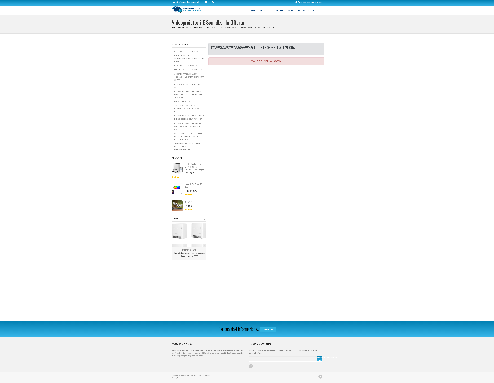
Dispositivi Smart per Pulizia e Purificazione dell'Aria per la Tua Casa (188, 94)
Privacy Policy (176, 378)
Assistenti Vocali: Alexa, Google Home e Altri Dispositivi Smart (189, 77)
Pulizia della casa (182, 102)
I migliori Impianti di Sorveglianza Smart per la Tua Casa (189, 59)
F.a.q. (290, 10)
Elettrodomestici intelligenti (188, 70)
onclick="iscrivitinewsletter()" (319, 358)
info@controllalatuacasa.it (188, 2)
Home (253, 10)
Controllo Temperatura (186, 51)
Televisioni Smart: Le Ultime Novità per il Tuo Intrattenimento (187, 147)
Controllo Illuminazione (186, 66)
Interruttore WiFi (189, 249)
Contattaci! (267, 329)
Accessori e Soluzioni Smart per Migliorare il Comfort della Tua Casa (188, 136)
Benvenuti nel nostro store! (310, 2)
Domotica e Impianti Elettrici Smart (187, 85)
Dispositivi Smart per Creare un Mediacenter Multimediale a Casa (188, 126)
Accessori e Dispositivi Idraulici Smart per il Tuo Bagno (186, 109)
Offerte (279, 10)
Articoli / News (306, 10)
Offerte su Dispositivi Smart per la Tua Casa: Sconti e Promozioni (208, 28)
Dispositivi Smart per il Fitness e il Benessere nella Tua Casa (189, 117)
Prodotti (265, 10)
